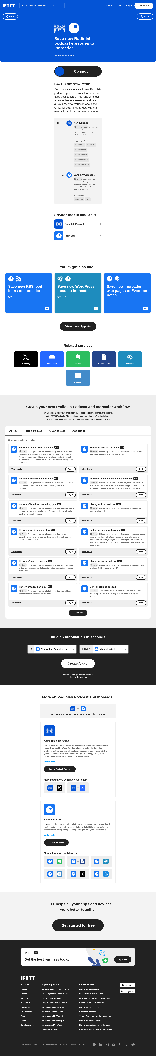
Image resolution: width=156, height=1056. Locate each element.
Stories (24, 994)
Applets (24, 998)
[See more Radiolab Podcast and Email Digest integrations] (78, 787)
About (81, 1045)
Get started (144, 6)
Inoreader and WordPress (53, 1007)
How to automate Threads (90, 1021)
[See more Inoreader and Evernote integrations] (54, 861)
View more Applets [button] (78, 326)
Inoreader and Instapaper (52, 1012)
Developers (26, 1045)
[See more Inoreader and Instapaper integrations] (54, 874)
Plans (119, 6)
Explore (108, 6)
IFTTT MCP (25, 1003)
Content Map (26, 1012)
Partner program (50, 1045)
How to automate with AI (89, 989)
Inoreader (48, 824)
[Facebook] (94, 1045)
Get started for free (78, 925)
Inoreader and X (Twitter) (52, 1016)
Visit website (49, 762)
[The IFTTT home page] (9, 6)
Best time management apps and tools (95, 998)
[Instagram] (107, 1045)
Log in (129, 6)
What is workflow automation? (92, 1003)
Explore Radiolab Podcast (60, 769)
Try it (70, 469)
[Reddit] (133, 1045)
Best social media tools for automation (95, 1030)
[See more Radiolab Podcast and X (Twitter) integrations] (54, 787)
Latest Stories (86, 984)
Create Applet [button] (78, 663)
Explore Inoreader (56, 842)
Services (24, 989)
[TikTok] (126, 1045)
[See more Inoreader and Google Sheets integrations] (78, 861)
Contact (63, 1045)
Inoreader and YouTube (52, 1025)
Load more (78, 612)
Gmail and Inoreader (50, 1030)
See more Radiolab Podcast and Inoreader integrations (78, 714)
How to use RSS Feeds (89, 1007)
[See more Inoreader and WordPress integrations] (101, 861)
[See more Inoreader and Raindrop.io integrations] (101, 874)
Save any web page (84, 175)
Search (24, 1016)
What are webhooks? (88, 1012)
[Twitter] (120, 1045)
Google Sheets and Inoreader (54, 1003)
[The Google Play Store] (127, 991)
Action (95, 590)
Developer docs (28, 1025)
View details (16, 469)
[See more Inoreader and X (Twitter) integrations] (78, 874)
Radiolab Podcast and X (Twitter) (56, 989)
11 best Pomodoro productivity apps (95, 1016)
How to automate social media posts (95, 1025)
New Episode (81, 123)
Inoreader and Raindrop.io (53, 1021)
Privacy (73, 1045)
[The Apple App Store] (127, 985)
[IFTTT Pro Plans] (56, 447)
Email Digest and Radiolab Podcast (57, 994)
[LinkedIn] (101, 1045)
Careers (37, 1045)
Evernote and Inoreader (52, 998)
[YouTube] (114, 1045)
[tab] (13, 431)
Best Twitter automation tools (91, 994)
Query (24, 451)
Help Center (26, 1007)
